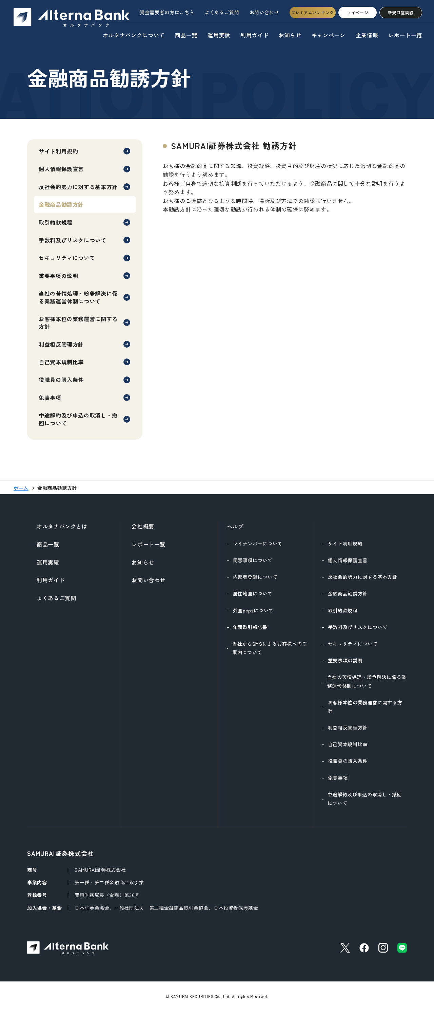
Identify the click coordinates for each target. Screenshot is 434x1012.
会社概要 (143, 526)
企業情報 (367, 35)
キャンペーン (329, 35)
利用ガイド (254, 35)
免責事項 (50, 397)
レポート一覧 (405, 35)
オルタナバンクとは (62, 526)
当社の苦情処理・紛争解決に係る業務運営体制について (78, 297)
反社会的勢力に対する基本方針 (78, 187)
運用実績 (219, 35)
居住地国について (253, 593)
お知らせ (290, 35)
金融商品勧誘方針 (348, 593)
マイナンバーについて (257, 543)
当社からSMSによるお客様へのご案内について (269, 648)
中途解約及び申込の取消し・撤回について (78, 419)
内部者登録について (255, 576)
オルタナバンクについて (134, 35)
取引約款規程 (56, 222)
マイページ (357, 12)
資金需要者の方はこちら (167, 12)
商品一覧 (186, 35)
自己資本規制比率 (61, 362)
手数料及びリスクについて (72, 240)
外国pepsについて (253, 610)
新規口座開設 (401, 12)
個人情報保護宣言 (61, 169)
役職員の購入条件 (61, 379)
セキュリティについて (67, 258)
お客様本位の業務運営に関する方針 (78, 322)
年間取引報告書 (250, 627)
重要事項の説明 (58, 276)
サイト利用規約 (58, 151)
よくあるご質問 (221, 12)
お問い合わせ (264, 12)
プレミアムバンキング (312, 12)
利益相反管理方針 (61, 344)
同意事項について (253, 560)
